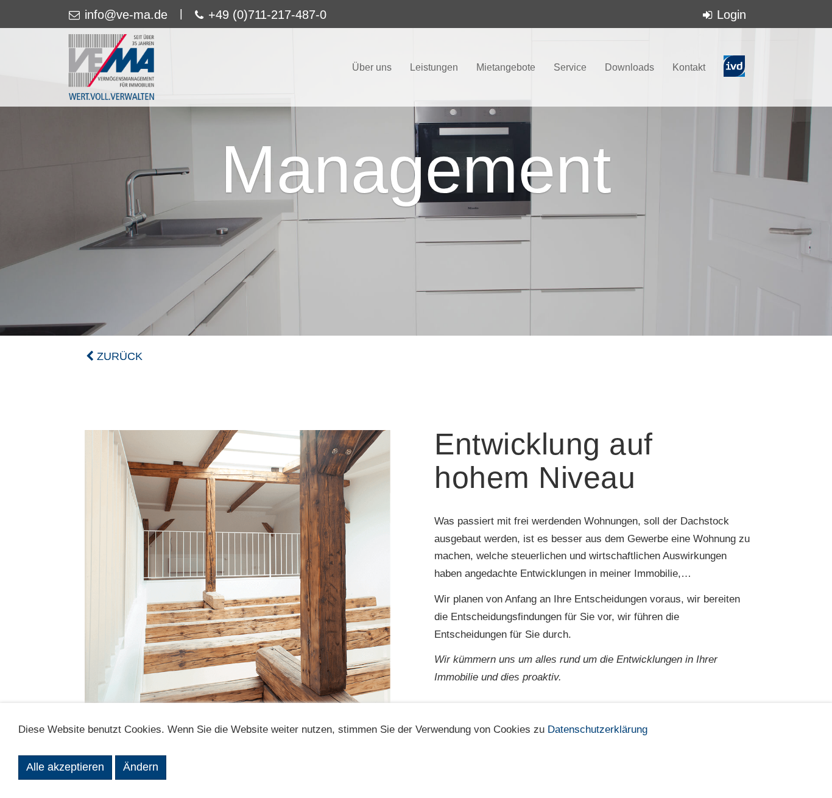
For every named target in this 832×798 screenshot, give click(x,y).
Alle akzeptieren (65, 767)
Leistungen (434, 67)
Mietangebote (505, 67)
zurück (118, 356)
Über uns (372, 67)
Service (570, 67)
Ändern (140, 767)
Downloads (629, 67)
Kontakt (688, 67)
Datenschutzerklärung (597, 729)
